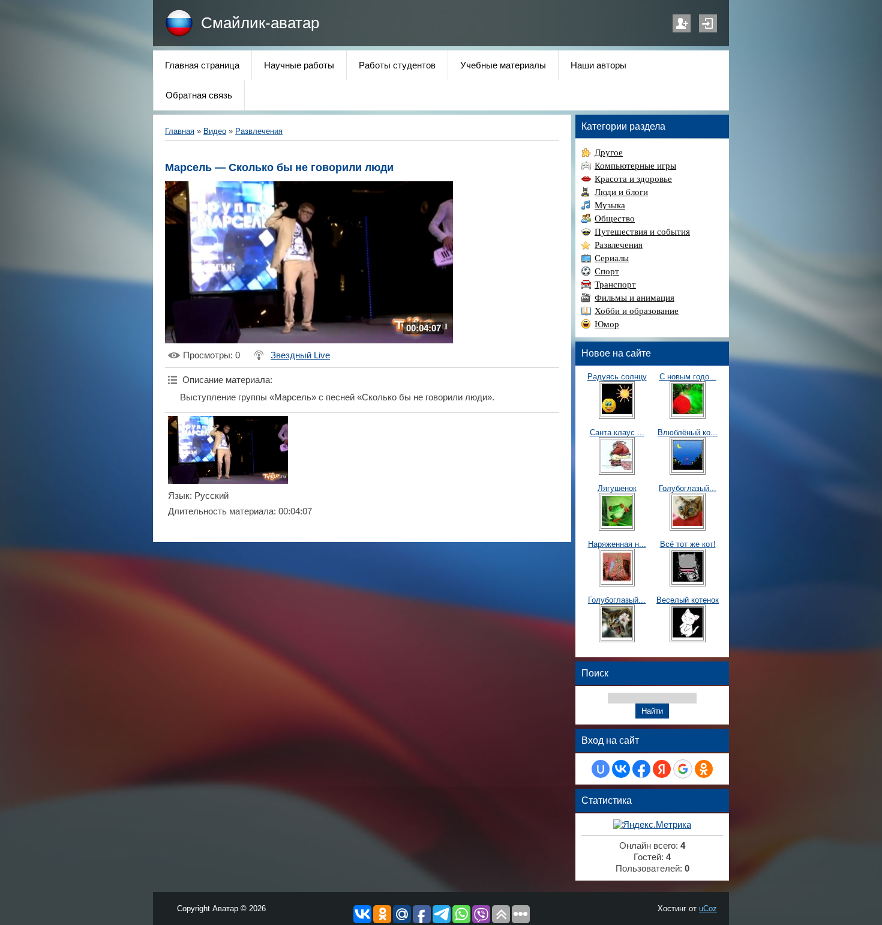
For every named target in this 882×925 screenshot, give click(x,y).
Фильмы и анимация (634, 298)
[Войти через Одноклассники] (704, 769)
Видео (214, 131)
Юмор (607, 324)
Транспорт (615, 284)
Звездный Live (300, 355)
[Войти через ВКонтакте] (621, 769)
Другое (609, 152)
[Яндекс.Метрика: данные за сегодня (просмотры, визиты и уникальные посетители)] (652, 825)
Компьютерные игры (635, 165)
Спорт (607, 271)
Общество (615, 218)
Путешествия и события (642, 232)
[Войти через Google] (682, 769)
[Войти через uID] (601, 769)
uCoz (708, 908)
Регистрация (682, 23)
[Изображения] (228, 450)
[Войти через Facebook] (641, 769)
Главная (179, 131)
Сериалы (612, 258)
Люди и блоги (621, 192)
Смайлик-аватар (260, 23)
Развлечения (259, 131)
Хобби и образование (637, 311)
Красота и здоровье (633, 179)
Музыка (610, 205)
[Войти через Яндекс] (662, 769)
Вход (708, 23)
